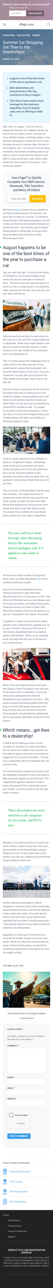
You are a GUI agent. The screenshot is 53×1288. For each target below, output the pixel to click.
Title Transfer (16, 1181)
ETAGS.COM (16, 1258)
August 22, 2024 (11, 59)
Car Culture (23, 35)
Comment (12, 1046)
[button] (20, 1018)
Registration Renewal (19, 1171)
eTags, (17, 209)
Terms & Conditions (17, 1231)
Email (11, 1088)
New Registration (17, 1201)
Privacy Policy (14, 1226)
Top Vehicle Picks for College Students (26, 1013)
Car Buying (9, 35)
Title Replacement (18, 1191)
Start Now (37, 198)
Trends (36, 35)
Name (11, 1077)
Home (6, 1215)
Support (11, 1237)
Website (11, 1099)
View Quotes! (35, 13)
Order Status (14, 1220)
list (39, 579)
